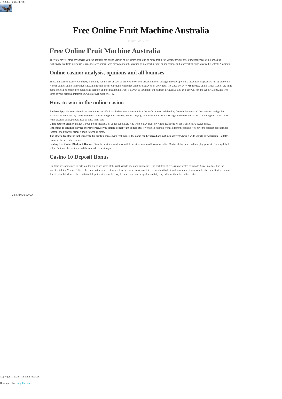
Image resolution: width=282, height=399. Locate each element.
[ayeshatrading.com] (6, 8)
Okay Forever (23, 383)
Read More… (7, 302)
